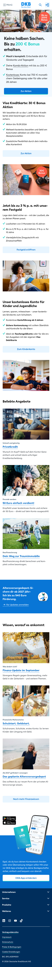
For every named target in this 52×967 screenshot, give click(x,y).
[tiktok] (21, 920)
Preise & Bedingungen (11, 947)
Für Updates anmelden (17, 604)
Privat (6, 13)
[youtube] (15, 920)
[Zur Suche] (40, 5)
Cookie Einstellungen (11, 952)
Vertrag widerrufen (10, 932)
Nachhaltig (9, 22)
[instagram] (9, 920)
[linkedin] (3, 920)
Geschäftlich (9, 17)
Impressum (6, 937)
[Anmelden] (47, 5)
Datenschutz (7, 942)
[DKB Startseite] (26, 5)
